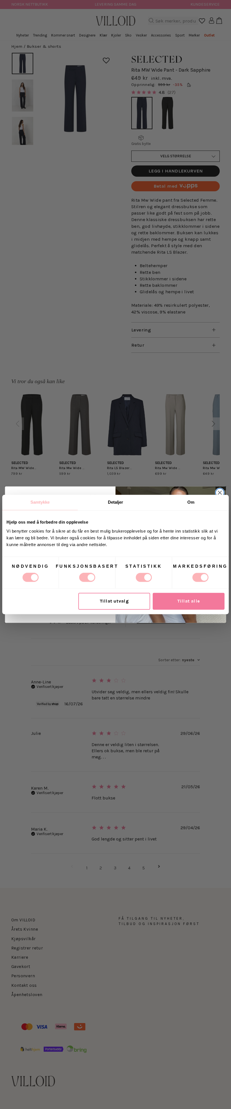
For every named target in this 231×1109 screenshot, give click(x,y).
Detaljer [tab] (115, 502)
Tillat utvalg (114, 601)
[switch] (87, 577)
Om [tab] (190, 502)
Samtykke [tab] (40, 502)
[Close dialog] (220, 492)
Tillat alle (188, 601)
